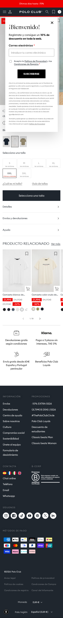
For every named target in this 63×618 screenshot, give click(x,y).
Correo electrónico (22, 45)
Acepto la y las (33, 62)
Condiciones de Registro (26, 64)
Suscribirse (31, 73)
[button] (6, 611)
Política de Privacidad (35, 61)
